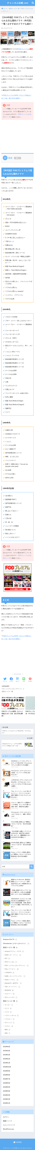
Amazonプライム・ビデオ (14, 951)
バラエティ (9, 1019)
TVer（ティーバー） (12, 986)
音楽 (7, 1033)
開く (17, 158)
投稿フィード (7, 1121)
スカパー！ (9, 994)
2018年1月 (6, 1103)
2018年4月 (6, 1091)
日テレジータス (11, 997)
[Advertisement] (17, 135)
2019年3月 (6, 1055)
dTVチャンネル (10, 962)
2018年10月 (7, 1067)
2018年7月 (6, 1079)
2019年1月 (6, 1063)
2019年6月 (6, 1046)
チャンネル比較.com (17, 3)
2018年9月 (6, 1071)
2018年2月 (6, 1099)
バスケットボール (11, 1015)
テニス (8, 1008)
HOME (18, 1142)
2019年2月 (6, 1059)
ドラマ (8, 1012)
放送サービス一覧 (7, 691)
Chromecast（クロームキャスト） (16, 943)
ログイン (6, 1117)
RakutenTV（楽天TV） (13, 983)
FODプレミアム (23, 49)
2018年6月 (6, 1083)
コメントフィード (9, 1125)
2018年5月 (6, 1087)
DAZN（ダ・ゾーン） (13, 955)
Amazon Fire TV (9, 939)
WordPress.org (8, 1129)
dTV (7, 958)
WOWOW (9, 990)
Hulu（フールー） (11, 969)
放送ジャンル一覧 (10, 1001)
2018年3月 (6, 1095)
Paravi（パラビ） (11, 979)
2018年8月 (6, 1075)
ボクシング (9, 1022)
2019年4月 (6, 1050)
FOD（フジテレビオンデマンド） (12, 689)
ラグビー (9, 1026)
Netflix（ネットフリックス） (15, 976)
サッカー (8, 1005)
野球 (7, 1029)
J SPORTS (9, 972)
